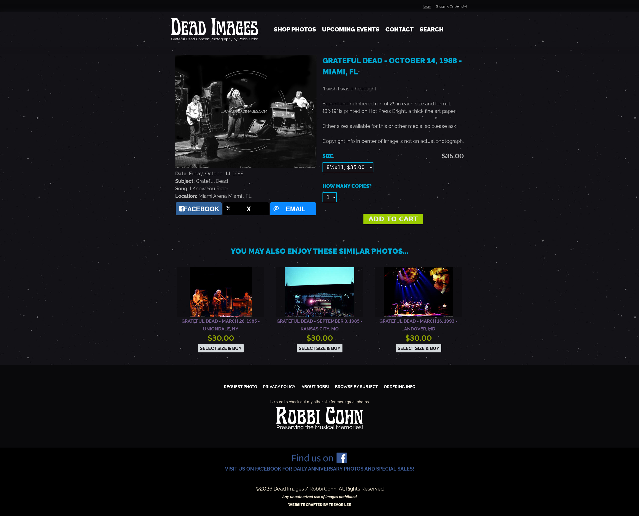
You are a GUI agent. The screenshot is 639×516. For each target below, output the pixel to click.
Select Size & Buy (221, 348)
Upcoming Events (350, 29)
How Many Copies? (347, 186)
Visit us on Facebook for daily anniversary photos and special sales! (319, 469)
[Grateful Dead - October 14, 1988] (246, 166)
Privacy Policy (279, 386)
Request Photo (240, 386)
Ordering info (399, 386)
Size (327, 156)
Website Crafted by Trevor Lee (319, 505)
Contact (399, 29)
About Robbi (315, 386)
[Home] (215, 29)
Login (427, 6)
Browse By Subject (356, 386)
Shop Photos (295, 29)
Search (432, 29)
